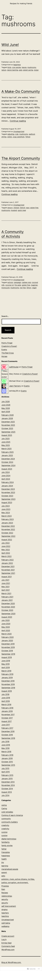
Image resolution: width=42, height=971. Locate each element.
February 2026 (7, 415)
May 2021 (5, 587)
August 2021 (6, 577)
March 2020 (6, 634)
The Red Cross (7, 353)
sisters (9, 137)
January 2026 (7, 418)
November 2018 (8, 684)
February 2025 (7, 452)
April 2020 (5, 630)
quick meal (22, 210)
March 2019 (6, 671)
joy (2, 862)
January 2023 (7, 523)
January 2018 (7, 711)
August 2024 (6, 469)
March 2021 (6, 593)
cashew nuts (26, 282)
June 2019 (5, 661)
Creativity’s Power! (9, 346)
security (4, 899)
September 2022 (8, 536)
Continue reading (18, 121)
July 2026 (5, 402)
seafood (32, 134)
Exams (4, 350)
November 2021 (8, 570)
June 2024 (5, 476)
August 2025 (6, 435)
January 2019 (7, 678)
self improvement (8, 906)
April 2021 (5, 590)
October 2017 (7, 718)
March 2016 (6, 752)
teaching (5, 916)
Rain (3, 889)
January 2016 (7, 758)
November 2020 (8, 607)
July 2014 (5, 795)
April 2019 (5, 667)
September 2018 (8, 688)
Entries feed (6, 943)
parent (4, 872)
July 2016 (5, 742)
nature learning (12, 70)
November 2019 (8, 647)
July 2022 (5, 543)
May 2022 (5, 550)
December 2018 (7, 681)
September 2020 (8, 614)
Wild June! (10, 45)
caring (4, 805)
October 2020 (7, 610)
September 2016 (8, 738)
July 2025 (5, 439)
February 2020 (7, 637)
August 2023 (6, 502)
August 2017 (6, 721)
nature (3, 70)
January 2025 (7, 455)
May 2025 (5, 445)
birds (9, 67)
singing (4, 909)
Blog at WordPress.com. (11, 962)
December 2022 (8, 526)
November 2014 (8, 785)
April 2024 (5, 479)
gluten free (34, 208)
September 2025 (8, 432)
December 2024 (8, 459)
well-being (5, 923)
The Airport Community (20, 158)
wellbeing (5, 926)
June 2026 (5, 405)
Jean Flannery (15, 386)
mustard (14, 210)
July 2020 (5, 620)
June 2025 (5, 442)
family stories (7, 845)
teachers (5, 913)
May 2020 (5, 627)
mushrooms (31, 67)
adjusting (11, 134)
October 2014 (7, 789)
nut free (23, 288)
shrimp (3, 137)
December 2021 (7, 566)
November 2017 (8, 715)
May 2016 (5, 748)
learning (4, 866)
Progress (5, 886)
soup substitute (18, 137)
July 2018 (5, 694)
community (6, 819)
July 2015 (5, 768)
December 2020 (8, 603)
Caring (4, 808)
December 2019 (7, 644)
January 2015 (7, 779)
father (4, 849)
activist (10, 282)
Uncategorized (18, 131)
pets (3, 876)
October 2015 (7, 762)
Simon (29, 288)
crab (16, 134)
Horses (4, 356)
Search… (5, 316)
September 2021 (8, 573)
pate (20, 70)
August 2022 (6, 540)
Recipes (4, 893)
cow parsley (16, 67)
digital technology (8, 839)
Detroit (22, 208)
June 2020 (5, 624)
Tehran (27, 137)
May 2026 (5, 408)
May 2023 (5, 513)
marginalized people (9, 869)
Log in (4, 939)
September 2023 (8, 499)
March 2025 (6, 449)
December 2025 (8, 422)
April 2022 (5, 553)
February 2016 (7, 755)
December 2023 (8, 489)
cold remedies (7, 812)
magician (34, 285)
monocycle (5, 288)
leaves (24, 67)
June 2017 (5, 725)
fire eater (18, 285)
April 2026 (5, 412)
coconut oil (9, 285)
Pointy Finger (7, 343)
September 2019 (8, 654)
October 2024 (7, 462)
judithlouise (13, 367)
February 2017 (7, 728)
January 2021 (7, 600)
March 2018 (6, 704)
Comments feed (8, 946)
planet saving (28, 70)
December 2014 (8, 782)
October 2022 (7, 533)
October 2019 (7, 651)
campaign (17, 282)
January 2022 (7, 563)
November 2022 (8, 529)
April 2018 (5, 701)
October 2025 (7, 428)
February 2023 (7, 519)
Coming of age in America (12, 815)
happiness (17, 65)
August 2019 (6, 657)
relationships (6, 896)
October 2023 (7, 496)
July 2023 (5, 506)
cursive (4, 832)
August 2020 (6, 617)
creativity (5, 825)
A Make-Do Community (20, 91)
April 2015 (5, 772)
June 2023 (5, 509)
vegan (34, 288)
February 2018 (7, 708)
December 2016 (7, 731)
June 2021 (5, 583)
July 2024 (5, 472)
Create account (7, 936)
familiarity (5, 842)
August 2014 (6, 792)
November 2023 (8, 492)
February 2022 (7, 560)
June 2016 (5, 745)
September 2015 (8, 765)
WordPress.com (7, 950)
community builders (9, 822)
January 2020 (7, 640)
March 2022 (6, 556)
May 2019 (5, 664)
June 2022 (5, 546)
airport (10, 208)
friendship (5, 852)
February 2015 (7, 775)
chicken (16, 208)
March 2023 (6, 516)
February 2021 (7, 597)
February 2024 (7, 482)
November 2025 (8, 425)
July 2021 (5, 580)
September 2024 (8, 465)
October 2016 (7, 735)
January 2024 (7, 486)
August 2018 (6, 691)
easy (27, 208)
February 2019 (7, 674)
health (4, 859)
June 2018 (5, 698)
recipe (36, 70)
